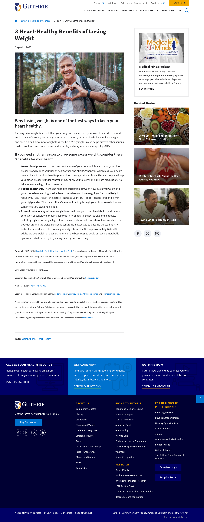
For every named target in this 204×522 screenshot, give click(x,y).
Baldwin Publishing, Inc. (47, 251)
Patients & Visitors (169, 10)
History (79, 414)
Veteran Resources (85, 435)
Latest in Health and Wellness (35, 20)
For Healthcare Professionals (166, 405)
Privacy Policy (51, 512)
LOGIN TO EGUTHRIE (17, 381)
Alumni (158, 433)
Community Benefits (86, 408)
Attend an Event (123, 424)
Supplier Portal (168, 477)
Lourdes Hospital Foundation (130, 446)
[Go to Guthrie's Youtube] (43, 432)
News (78, 462)
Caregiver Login (168, 467)
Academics (156, 2)
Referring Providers (165, 412)
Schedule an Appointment (134, 2)
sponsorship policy (111, 293)
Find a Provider (94, 10)
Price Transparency (85, 451)
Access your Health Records (29, 365)
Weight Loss (28, 338)
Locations (147, 10)
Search (187, 10)
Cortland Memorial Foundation (131, 441)
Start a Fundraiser (124, 419)
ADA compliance (90, 293)
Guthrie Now (152, 365)
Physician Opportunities (167, 417)
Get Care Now (85, 365)
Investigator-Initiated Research (130, 480)
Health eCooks (66, 251)
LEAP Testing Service (125, 486)
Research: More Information (129, 496)
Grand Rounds (162, 428)
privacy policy (75, 293)
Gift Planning (121, 430)
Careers (97, 2)
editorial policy (61, 293)
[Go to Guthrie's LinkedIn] (26, 432)
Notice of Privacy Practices (28, 512)
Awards (79, 441)
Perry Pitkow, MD (38, 285)
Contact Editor (92, 277)
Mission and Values (85, 424)
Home (16, 21)
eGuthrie (112, 2)
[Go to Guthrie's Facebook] (18, 432)
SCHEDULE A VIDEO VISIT (156, 386)
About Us (82, 403)
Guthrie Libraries (163, 449)
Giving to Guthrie (128, 403)
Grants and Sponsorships (88, 446)
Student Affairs (162, 444)
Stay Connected (28, 422)
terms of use (87, 317)
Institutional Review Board (128, 475)
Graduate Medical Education (169, 439)
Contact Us (81, 467)
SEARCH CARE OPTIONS (87, 386)
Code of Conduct (83, 512)
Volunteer (120, 451)
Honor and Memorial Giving (129, 408)
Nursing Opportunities (166, 423)
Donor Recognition (124, 457)
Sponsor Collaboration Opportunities (134, 491)
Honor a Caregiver (124, 414)
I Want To (177, 2)
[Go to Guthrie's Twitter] (34, 432)
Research (122, 464)
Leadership (81, 419)
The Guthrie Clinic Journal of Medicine (169, 456)
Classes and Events (85, 457)
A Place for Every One (86, 430)
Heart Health (44, 338)
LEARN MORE (146, 88)
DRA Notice (66, 512)
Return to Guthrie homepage (31, 7)
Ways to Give (121, 435)
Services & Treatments (122, 10)
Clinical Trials (122, 469)
